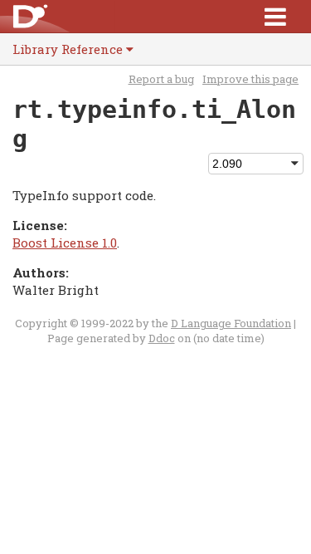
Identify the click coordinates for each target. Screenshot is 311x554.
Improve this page (250, 78)
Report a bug (161, 78)
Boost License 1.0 (64, 242)
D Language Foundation (231, 323)
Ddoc (161, 338)
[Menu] (275, 16)
